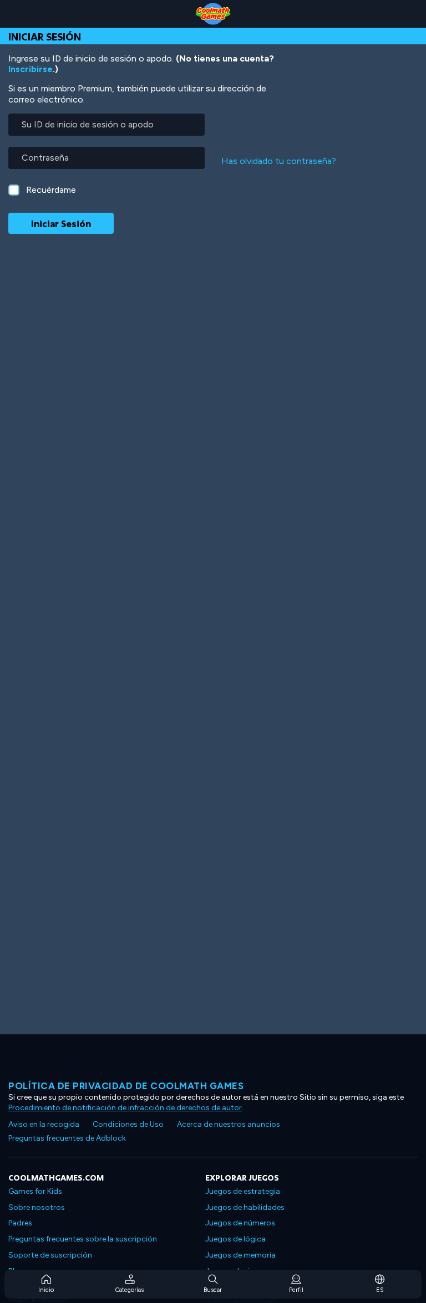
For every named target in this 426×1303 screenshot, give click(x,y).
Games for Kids (35, 1191)
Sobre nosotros (36, 1207)
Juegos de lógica (235, 1239)
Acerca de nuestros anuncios (228, 1124)
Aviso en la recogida (43, 1124)
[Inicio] (213, 14)
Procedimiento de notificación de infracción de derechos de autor (125, 1107)
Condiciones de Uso (128, 1124)
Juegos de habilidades (245, 1207)
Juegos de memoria (240, 1255)
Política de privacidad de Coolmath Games (126, 1085)
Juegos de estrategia (242, 1191)
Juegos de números (240, 1223)
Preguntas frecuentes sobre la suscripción (82, 1239)
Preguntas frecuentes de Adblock (67, 1138)
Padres (20, 1223)
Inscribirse (30, 69)
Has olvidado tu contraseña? (278, 161)
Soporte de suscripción (50, 1255)
